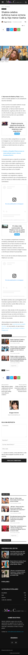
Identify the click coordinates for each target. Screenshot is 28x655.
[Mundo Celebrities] (14, 1)
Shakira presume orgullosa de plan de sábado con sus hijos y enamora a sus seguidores (17, 127)
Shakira (7, 370)
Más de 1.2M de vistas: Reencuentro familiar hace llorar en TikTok (17, 500)
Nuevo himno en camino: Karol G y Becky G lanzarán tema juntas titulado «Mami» (18, 562)
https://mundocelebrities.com (14, 414)
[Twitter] (11, 29)
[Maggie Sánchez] (3, 22)
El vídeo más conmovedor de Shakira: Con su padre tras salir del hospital (17, 229)
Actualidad (7, 6)
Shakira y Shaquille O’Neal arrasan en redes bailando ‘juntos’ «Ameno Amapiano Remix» (13, 153)
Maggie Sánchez (7, 21)
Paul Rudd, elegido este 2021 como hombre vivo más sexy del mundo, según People (17, 553)
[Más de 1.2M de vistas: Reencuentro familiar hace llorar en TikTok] (5, 501)
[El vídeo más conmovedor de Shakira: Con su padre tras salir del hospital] (5, 226)
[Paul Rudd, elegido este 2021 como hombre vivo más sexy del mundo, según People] (5, 554)
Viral (3, 350)
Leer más (17, 133)
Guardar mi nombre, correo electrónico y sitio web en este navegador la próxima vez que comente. (14, 454)
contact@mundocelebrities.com (15, 631)
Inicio (3, 6)
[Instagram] (15, 642)
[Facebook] (8, 29)
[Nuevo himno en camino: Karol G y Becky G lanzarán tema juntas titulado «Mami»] (5, 564)
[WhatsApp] (18, 29)
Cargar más (13, 365)
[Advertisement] (14, 39)
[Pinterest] (15, 29)
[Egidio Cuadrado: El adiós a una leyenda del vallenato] (5, 341)
